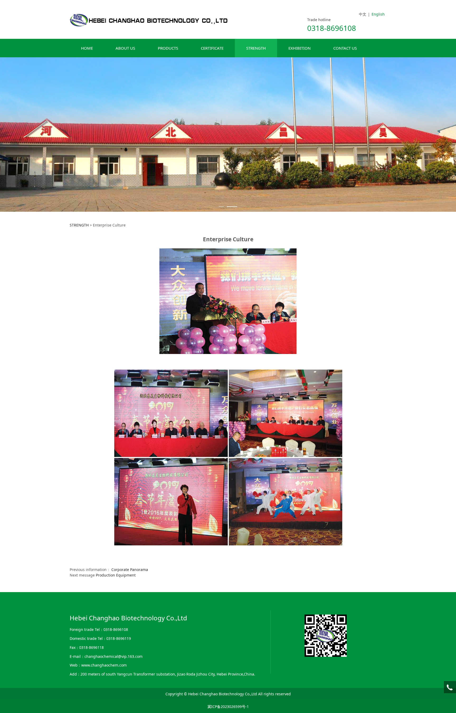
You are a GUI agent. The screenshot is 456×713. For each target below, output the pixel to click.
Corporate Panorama (129, 569)
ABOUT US (125, 48)
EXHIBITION (299, 48)
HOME (87, 48)
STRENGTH (256, 48)
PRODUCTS (168, 48)
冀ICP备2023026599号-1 (228, 706)
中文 (362, 14)
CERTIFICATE (212, 48)
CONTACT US (345, 48)
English (378, 14)
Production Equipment (116, 575)
